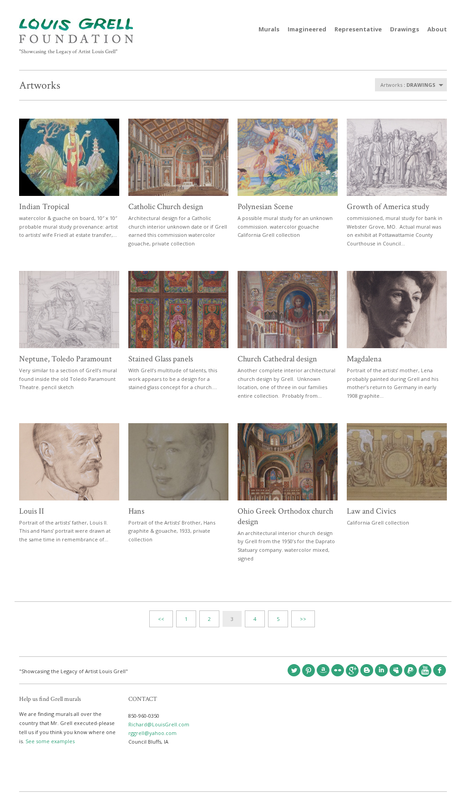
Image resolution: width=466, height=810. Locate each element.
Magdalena (364, 359)
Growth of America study (388, 206)
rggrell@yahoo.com (152, 733)
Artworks (39, 85)
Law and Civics (371, 511)
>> (303, 618)
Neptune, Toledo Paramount (65, 359)
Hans (136, 511)
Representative (358, 29)
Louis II (31, 511)
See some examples (50, 741)
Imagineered (307, 29)
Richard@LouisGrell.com (158, 724)
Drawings (404, 29)
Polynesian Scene (265, 206)
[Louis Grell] (76, 41)
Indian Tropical (44, 206)
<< (161, 618)
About (437, 29)
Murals (268, 29)
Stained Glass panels (160, 359)
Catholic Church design (165, 206)
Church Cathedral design (277, 359)
